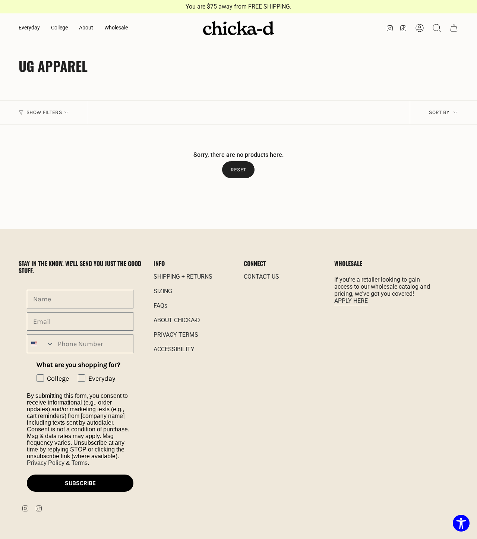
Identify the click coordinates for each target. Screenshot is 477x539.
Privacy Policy (45, 463)
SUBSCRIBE (80, 482)
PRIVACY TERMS (176, 334)
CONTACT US (261, 276)
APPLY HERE (351, 300)
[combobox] (40, 344)
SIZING (163, 291)
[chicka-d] (238, 28)
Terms (80, 463)
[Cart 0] (453, 28)
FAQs (160, 305)
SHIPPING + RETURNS (183, 276)
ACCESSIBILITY (174, 349)
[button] (29, 28)
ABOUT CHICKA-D (177, 320)
